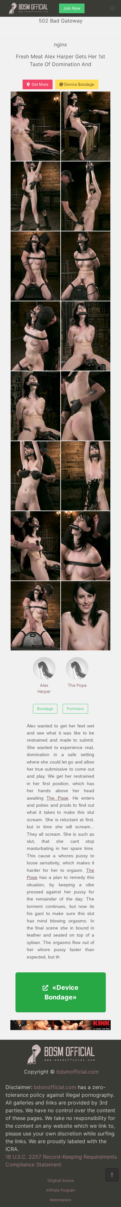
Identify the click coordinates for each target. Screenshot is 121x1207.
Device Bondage (79, 84)
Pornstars (75, 708)
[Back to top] (112, 1174)
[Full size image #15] (86, 615)
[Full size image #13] (86, 545)
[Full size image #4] (35, 266)
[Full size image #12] (35, 545)
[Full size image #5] (86, 266)
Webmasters (60, 1200)
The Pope (77, 685)
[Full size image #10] (35, 476)
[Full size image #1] (86, 126)
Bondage (45, 708)
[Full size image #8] (35, 406)
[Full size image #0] (35, 126)
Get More (40, 84)
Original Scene (60, 1180)
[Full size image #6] (35, 336)
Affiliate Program (60, 1190)
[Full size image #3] (86, 196)
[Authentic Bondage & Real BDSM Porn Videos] (60, 1028)
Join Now (71, 8)
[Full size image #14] (35, 615)
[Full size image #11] (86, 476)
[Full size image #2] (35, 196)
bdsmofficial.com (77, 1071)
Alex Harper (44, 688)
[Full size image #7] (86, 336)
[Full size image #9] (86, 406)
